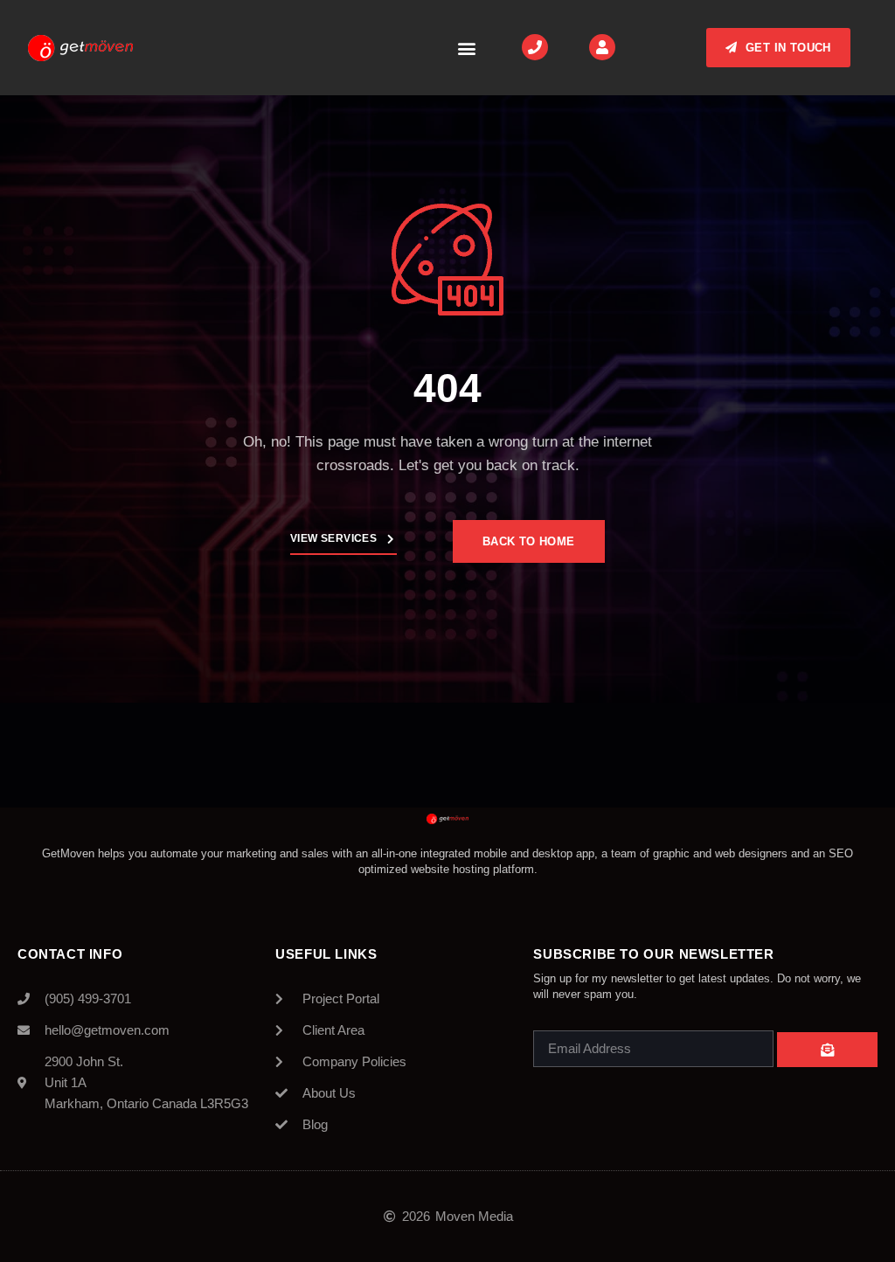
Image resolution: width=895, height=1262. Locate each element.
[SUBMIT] (827, 1049)
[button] (466, 47)
